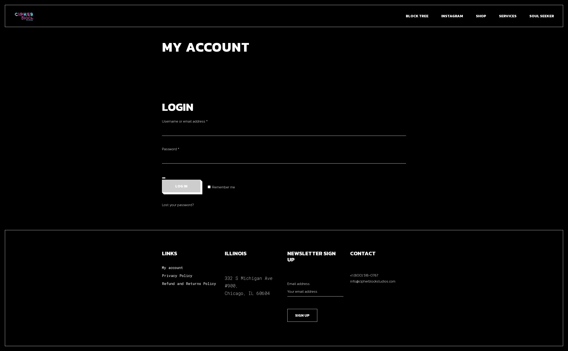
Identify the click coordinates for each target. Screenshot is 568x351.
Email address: (298, 283)
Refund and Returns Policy (189, 283)
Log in (181, 186)
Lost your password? (178, 204)
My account (172, 267)
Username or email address (192, 121)
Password (177, 149)
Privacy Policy (177, 275)
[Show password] (164, 178)
